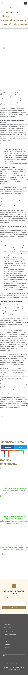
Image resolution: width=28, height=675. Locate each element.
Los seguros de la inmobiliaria (14, 546)
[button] (7, 447)
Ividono (16, 95)
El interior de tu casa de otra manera (14, 488)
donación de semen (17, 93)
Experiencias (14, 8)
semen (23, 169)
